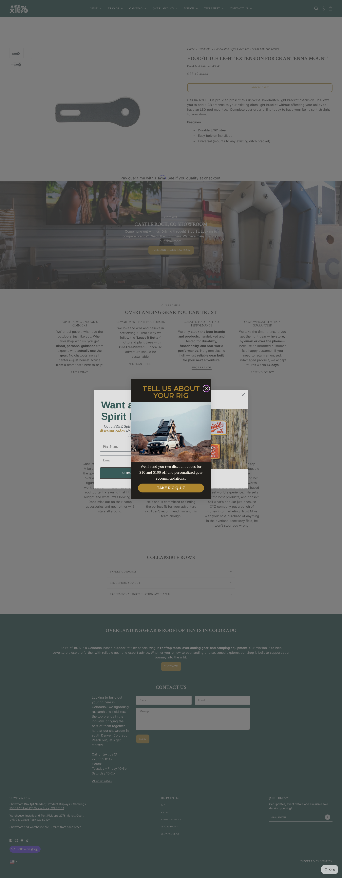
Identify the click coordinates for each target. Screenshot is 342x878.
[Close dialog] (206, 388)
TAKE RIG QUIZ (171, 488)
